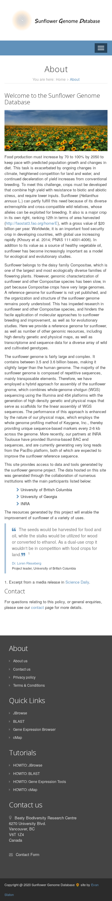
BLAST (18, 721)
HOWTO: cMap (25, 789)
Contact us (21, 669)
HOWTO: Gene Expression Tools (39, 781)
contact (37, 607)
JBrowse (20, 712)
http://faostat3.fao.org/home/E (32, 223)
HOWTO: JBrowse (27, 764)
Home (61, 79)
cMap (17, 737)
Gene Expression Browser (34, 729)
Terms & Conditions (29, 685)
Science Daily (77, 582)
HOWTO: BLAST (26, 773)
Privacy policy (24, 677)
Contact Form (27, 854)
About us (20, 660)
